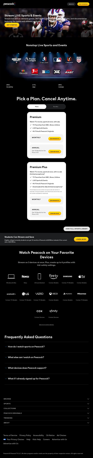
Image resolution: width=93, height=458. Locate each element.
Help (28, 439)
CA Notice (50, 435)
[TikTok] (85, 433)
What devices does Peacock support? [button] (27, 368)
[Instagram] (85, 439)
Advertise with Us (59, 439)
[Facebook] (79, 433)
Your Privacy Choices (15, 439)
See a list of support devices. (46, 324)
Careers (46, 439)
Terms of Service (10, 435)
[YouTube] (79, 439)
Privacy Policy (25, 435)
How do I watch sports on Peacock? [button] (26, 346)
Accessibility (38, 435)
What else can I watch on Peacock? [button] (26, 357)
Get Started (83, 4)
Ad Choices (61, 435)
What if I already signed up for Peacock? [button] (28, 378)
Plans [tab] (37, 106)
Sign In (71, 4)
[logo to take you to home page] (9, 4)
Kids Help (37, 439)
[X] (79, 445)
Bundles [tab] (55, 106)
